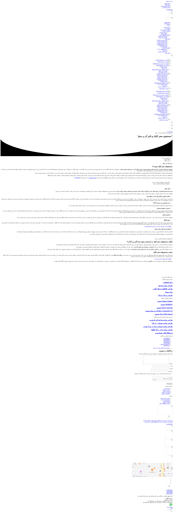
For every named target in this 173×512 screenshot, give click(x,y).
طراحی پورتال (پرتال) (165, 295)
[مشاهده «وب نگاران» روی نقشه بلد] (152, 470)
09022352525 (169, 493)
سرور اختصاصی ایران (162, 84)
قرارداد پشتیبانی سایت (162, 76)
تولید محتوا (168, 292)
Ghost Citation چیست (164, 301)
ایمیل (170, 368)
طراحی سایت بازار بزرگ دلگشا (161, 330)
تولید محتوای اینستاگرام (162, 78)
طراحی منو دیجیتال (162, 72)
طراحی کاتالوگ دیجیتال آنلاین (162, 289)
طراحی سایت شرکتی (165, 286)
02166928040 (77, 177)
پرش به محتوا (169, 1)
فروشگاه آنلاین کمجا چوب (163, 333)
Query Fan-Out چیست (164, 308)
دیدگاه (170, 363)
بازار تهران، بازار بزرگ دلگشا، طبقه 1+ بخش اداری (158, 421)
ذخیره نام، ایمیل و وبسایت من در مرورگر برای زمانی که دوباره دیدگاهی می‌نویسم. (152, 373)
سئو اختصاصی (167, 282)
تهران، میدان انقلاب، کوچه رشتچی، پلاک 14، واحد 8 (157, 420)
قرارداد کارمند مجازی (162, 77)
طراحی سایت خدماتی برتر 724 (162, 323)
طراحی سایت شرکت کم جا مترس (160, 320)
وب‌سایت (170, 371)
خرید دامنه (164, 85)
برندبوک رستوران (163, 66)
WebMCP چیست (166, 304)
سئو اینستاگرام (163, 81)
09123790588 (169, 492)
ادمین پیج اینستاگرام (162, 80)
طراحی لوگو (164, 67)
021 (169, 9)
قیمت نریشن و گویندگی (162, 75)
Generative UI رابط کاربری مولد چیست (158, 311)
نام (171, 366)
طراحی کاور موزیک (162, 70)
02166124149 (169, 491)
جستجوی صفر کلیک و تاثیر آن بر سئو (161, 347)
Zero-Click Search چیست (163, 314)
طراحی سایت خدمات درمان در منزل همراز (157, 326)
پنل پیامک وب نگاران (162, 86)
